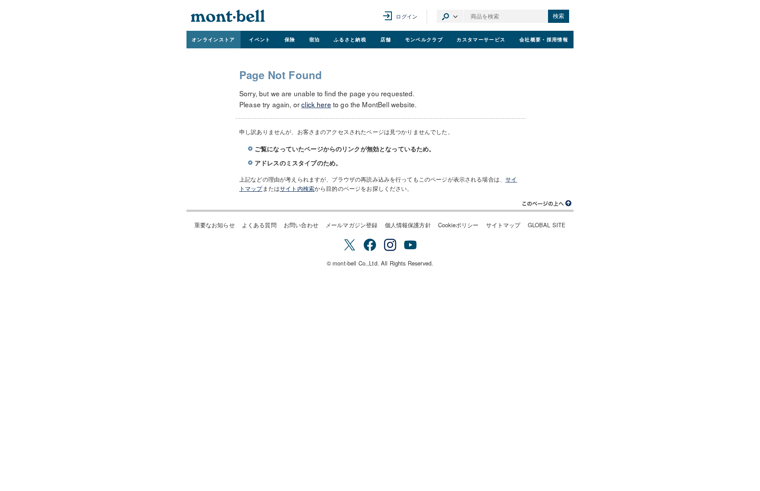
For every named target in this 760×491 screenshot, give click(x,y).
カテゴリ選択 (450, 16)
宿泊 (314, 39)
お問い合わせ (301, 225)
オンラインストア (213, 39)
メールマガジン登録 (351, 225)
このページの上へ (547, 203)
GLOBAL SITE (547, 225)
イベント (259, 39)
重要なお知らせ (214, 225)
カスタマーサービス (481, 39)
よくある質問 (259, 225)
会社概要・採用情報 (543, 39)
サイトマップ (503, 225)
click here (316, 104)
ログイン (406, 16)
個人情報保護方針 (408, 225)
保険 (290, 39)
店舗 (385, 39)
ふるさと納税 (350, 39)
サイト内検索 (297, 188)
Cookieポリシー (458, 225)
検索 (558, 16)
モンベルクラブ (424, 39)
